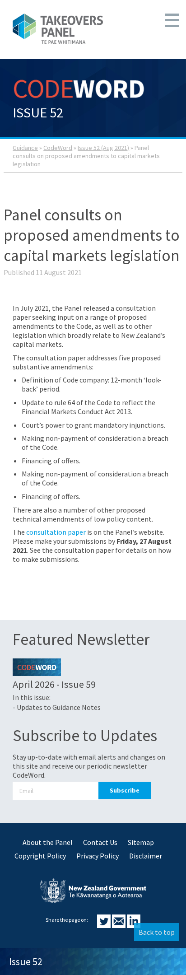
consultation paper (56, 531)
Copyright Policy (40, 855)
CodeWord (57, 148)
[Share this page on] (104, 925)
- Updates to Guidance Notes (57, 707)
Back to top (157, 932)
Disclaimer (145, 855)
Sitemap (141, 842)
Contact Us (100, 842)
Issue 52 (25, 961)
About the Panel (48, 842)
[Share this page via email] (119, 925)
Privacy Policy (97, 855)
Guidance (25, 148)
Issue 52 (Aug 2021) (103, 148)
